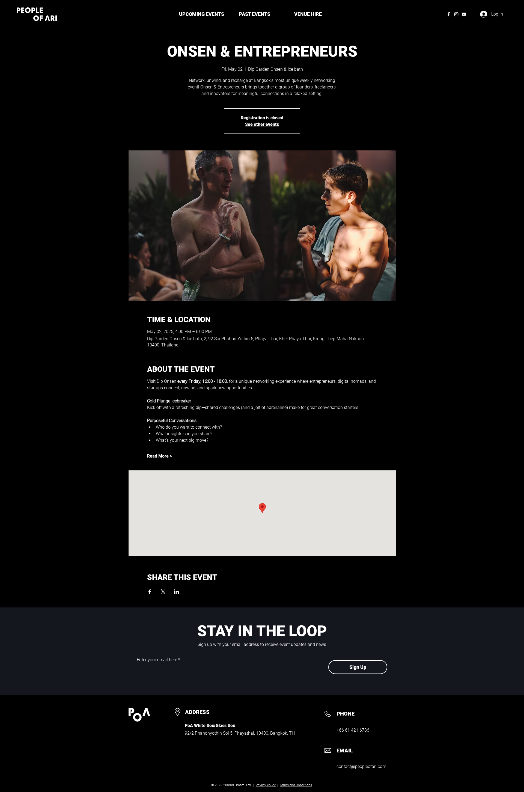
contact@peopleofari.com (361, 766)
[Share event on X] (163, 591)
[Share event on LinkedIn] (176, 591)
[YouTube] (464, 14)
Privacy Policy (266, 785)
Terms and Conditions (296, 785)
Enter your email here (157, 660)
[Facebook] (448, 14)
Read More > (159, 456)
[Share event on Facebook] (149, 591)
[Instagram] (456, 14)
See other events (262, 124)
